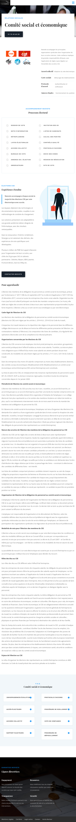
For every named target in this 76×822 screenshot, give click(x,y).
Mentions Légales (7, 819)
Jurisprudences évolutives (19, 697)
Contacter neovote (13, 274)
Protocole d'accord (54, 697)
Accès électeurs (14, 709)
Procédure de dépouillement (51, 734)
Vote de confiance (53, 721)
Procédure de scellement (56, 709)
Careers (37, 819)
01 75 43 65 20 (14, 34)
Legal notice (28, 819)
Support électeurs (15, 733)
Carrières (19, 819)
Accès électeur (47, 819)
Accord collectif (14, 721)
